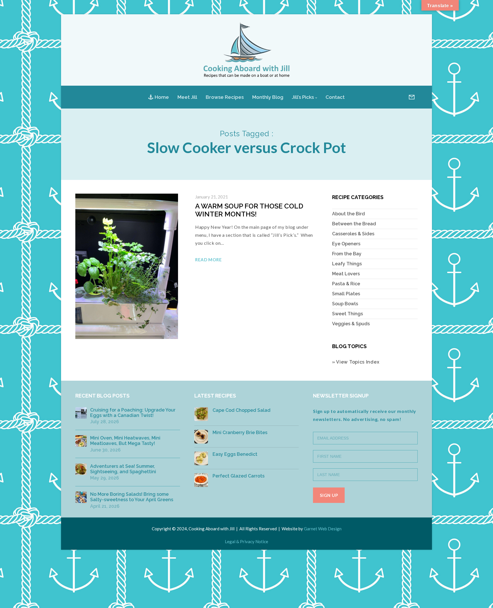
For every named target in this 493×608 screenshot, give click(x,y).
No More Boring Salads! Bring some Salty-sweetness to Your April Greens (131, 496)
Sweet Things (347, 313)
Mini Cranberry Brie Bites (240, 432)
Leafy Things (347, 263)
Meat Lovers (346, 273)
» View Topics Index (355, 362)
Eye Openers (346, 243)
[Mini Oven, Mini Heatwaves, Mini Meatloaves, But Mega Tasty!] (81, 441)
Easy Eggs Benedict (235, 454)
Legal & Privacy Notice (246, 541)
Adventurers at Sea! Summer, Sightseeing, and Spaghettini (123, 468)
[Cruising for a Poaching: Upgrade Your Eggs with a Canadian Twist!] (81, 413)
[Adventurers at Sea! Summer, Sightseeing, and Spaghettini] (81, 469)
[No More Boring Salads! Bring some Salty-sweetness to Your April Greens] (81, 497)
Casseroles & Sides (353, 233)
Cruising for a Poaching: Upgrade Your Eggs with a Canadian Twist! (132, 412)
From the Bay (346, 253)
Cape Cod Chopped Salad (241, 410)
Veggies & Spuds (351, 323)
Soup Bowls (345, 303)
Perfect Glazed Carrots (238, 476)
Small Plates (346, 293)
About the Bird (348, 213)
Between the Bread (354, 223)
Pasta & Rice (346, 283)
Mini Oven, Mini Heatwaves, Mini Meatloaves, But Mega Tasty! (125, 440)
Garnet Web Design (323, 528)
